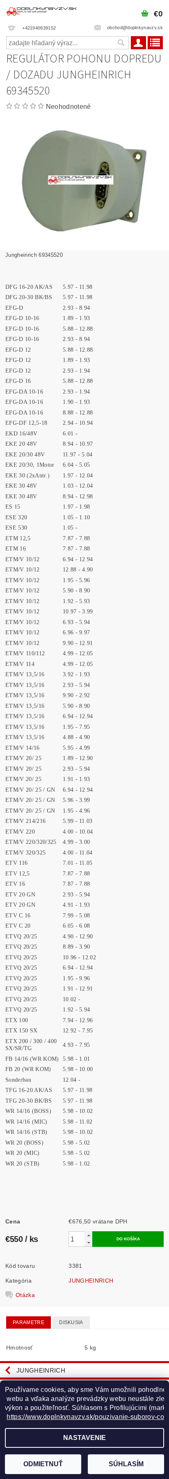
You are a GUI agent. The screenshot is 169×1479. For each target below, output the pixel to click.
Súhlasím (126, 1464)
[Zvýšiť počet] (88, 1235)
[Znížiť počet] (88, 1242)
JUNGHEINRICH (91, 1280)
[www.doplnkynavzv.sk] (42, 10)
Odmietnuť (43, 1464)
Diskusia (71, 1322)
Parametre (28, 1322)
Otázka (25, 1295)
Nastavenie (84, 1437)
